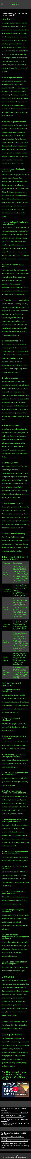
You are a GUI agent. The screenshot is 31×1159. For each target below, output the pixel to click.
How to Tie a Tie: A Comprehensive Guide (14, 1141)
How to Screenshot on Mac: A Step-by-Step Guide (15, 1146)
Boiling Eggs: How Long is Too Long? (13, 1143)
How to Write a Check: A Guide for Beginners (12, 1137)
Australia (15, 4)
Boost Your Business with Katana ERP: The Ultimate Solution (15, 1123)
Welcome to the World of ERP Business (14, 1113)
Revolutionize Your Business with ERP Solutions (13, 1109)
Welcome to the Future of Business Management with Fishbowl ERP (12, 1116)
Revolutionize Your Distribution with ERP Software (14, 1120)
